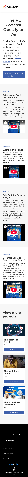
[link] (10, 7)
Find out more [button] (14, 350)
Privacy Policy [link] (8, 453)
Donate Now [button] (17, 435)
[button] (6, 428)
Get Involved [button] (10, 441)
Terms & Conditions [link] (8, 459)
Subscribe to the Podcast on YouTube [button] (14, 74)
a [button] (24, 6)
